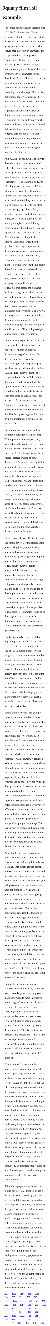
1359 (15, 1301)
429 (36, 1304)
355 (6, 1323)
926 (20, 1312)
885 (19, 1323)
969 (13, 1297)
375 (20, 1297)
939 (21, 1304)
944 (6, 1293)
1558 (22, 1315)
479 (6, 1308)
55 (13, 1323)
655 (36, 1308)
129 (29, 1304)
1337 (6, 1301)
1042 (29, 1308)
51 (30, 1315)
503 (35, 1297)
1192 (14, 1293)
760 (21, 1293)
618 (14, 1304)
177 (13, 1319)
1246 (37, 1293)
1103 (6, 1304)
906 (6, 1312)
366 (27, 1323)
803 (43, 1301)
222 (36, 1312)
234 (44, 1304)
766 (6, 1315)
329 (36, 1319)
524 (29, 1293)
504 (22, 1301)
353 (6, 1319)
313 (29, 1319)
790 (36, 1315)
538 (13, 1312)
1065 (14, 1308)
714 (6, 1297)
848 (34, 1323)
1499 (29, 1312)
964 (30, 1301)
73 (21, 1308)
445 (42, 1323)
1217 (21, 1319)
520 (28, 1297)
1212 (14, 1315)
